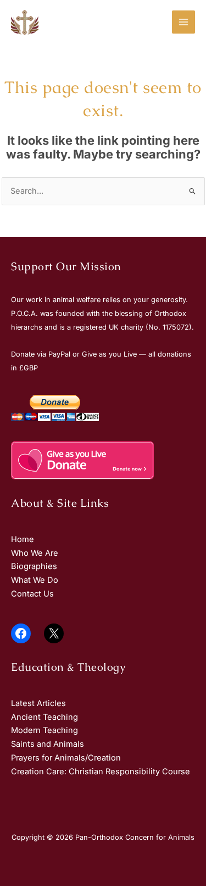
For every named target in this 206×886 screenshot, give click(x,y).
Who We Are (34, 553)
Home (22, 539)
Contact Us (32, 594)
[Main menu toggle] (183, 22)
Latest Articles (38, 703)
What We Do (34, 580)
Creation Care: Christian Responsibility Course (100, 771)
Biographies (34, 566)
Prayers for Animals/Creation (66, 758)
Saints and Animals (47, 744)
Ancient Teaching (44, 717)
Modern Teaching (44, 730)
